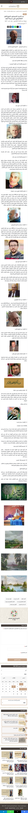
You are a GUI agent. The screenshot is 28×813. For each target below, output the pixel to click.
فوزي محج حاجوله (13, 604)
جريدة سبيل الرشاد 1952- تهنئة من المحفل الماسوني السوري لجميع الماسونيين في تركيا (11, 740)
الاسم (25, 646)
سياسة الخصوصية (12, 808)
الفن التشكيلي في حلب (21, 601)
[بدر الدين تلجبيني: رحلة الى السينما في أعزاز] (7, 755)
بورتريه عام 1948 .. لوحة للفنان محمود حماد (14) (21, 798)
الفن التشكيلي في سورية (9, 601)
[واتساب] (15, 27)
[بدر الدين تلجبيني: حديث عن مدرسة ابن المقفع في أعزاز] (21, 780)
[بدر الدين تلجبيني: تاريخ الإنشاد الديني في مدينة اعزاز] (21, 768)
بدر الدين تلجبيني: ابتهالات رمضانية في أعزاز (8, 786)
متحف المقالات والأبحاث (11, 11)
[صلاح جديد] (22, 730)
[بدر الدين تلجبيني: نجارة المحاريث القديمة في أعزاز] (7, 793)
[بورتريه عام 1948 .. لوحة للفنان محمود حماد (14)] (21, 793)
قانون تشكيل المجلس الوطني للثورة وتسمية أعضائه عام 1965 (10, 715)
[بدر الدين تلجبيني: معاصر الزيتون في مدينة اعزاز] (21, 755)
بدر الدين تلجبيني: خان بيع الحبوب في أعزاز (8, 773)
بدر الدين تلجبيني (22, 604)
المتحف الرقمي (19, 11)
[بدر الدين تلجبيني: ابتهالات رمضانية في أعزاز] (7, 780)
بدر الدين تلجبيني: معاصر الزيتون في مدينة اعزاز (22, 761)
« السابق (24, 678)
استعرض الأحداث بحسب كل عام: (14, 700)
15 (21, 689)
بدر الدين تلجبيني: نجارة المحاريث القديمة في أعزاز (8, 798)
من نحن (17, 808)
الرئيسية (24, 11)
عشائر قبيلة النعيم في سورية (20, 735)
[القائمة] (1, 6)
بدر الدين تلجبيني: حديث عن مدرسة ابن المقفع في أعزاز (21, 786)
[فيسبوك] (20, 27)
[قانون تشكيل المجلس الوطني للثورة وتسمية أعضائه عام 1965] (22, 716)
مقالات (5, 11)
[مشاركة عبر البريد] (10, 27)
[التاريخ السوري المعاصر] (14, 6)
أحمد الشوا (23, 599)
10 (13, 686)
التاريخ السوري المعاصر (21, 23)
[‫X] (18, 27)
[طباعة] (8, 27)
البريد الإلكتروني (23, 652)
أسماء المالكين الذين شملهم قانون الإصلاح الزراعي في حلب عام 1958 (11, 722)
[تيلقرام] (13, 27)
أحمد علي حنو (16, 599)
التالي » (3, 678)
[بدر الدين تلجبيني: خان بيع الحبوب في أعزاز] (7, 768)
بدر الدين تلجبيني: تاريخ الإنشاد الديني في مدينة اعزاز (21, 773)
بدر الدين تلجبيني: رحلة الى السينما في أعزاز (7, 761)
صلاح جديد (15, 728)
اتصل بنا (6, 808)
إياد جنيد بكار (8, 599)
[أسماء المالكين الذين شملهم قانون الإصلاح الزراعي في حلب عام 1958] (22, 723)
